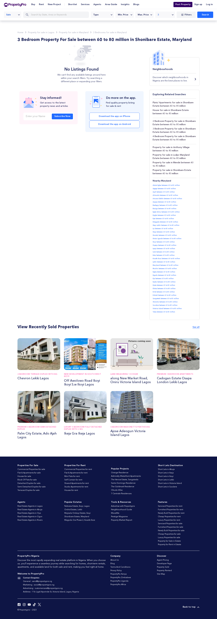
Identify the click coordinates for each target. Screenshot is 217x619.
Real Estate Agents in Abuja (29, 510)
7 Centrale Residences (121, 494)
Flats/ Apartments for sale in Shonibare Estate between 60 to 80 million (173, 104)
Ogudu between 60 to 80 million (164, 275)
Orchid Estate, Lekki (73, 510)
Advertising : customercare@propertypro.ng (43, 588)
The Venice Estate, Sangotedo (124, 480)
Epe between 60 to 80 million (163, 218)
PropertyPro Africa (118, 585)
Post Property (182, 4)
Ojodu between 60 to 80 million (164, 282)
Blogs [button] (136, 4)
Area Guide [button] (111, 4)
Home (20, 32)
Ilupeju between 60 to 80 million (164, 245)
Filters (188, 15)
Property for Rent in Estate (169, 545)
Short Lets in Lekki (166, 480)
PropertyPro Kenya (118, 574)
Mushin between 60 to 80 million (165, 268)
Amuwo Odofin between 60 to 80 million (167, 198)
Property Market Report (121, 520)
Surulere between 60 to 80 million (165, 305)
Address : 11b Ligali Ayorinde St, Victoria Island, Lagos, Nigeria (51, 592)
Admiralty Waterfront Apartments (126, 476)
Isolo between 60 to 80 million (164, 252)
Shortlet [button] (72, 4)
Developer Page (164, 564)
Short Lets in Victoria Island (170, 483)
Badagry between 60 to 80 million (165, 205)
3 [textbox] (158, 15)
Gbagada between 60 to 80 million (165, 222)
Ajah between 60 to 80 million (164, 192)
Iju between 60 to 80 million (163, 228)
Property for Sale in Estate (169, 541)
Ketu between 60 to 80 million (164, 255)
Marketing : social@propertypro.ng (38, 585)
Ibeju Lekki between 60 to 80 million (166, 225)
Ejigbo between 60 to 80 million (164, 215)
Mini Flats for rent (72, 476)
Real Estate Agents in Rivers (29, 520)
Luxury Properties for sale (169, 538)
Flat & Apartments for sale (29, 473)
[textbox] (102, 15)
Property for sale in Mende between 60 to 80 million (173, 164)
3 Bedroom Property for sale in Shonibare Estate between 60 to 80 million (174, 130)
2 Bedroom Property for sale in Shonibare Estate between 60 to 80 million (174, 123)
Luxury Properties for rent (169, 520)
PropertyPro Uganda (119, 581)
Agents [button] (97, 4)
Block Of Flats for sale (27, 480)
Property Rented (164, 571)
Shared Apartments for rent (76, 483)
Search (205, 15)
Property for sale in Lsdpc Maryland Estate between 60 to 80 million (171, 156)
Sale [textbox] (8, 15)
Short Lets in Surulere (167, 487)
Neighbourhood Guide (121, 510)
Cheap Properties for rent (169, 517)
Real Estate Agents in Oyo (29, 513)
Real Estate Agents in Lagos (29, 506)
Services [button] (85, 4)
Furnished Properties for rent (170, 510)
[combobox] (12, 15)
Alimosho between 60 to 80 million (165, 195)
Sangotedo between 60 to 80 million (166, 298)
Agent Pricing (163, 560)
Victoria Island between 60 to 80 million (167, 308)
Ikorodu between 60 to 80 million (165, 235)
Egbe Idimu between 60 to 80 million (166, 212)
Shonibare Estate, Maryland (76, 517)
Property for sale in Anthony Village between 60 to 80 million (171, 149)
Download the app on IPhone (114, 116)
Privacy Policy (116, 571)
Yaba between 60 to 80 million (164, 312)
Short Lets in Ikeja (166, 473)
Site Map (161, 574)
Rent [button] (41, 4)
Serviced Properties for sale (170, 524)
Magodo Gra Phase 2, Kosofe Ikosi (79, 520)
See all (196, 327)
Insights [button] (125, 4)
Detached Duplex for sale (29, 483)
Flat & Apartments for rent (76, 473)
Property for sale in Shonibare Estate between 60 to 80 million (172, 172)
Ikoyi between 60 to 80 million (164, 242)
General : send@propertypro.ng (37, 581)
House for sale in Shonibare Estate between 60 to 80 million (171, 112)
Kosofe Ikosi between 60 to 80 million (166, 258)
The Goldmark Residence (122, 487)
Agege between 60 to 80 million (164, 188)
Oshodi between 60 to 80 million (164, 295)
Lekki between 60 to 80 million (164, 262)
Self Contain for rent (73, 480)
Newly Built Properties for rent (171, 513)
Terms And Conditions (120, 567)
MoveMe (115, 513)
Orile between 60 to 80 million (164, 292)
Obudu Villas (116, 490)
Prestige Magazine (119, 517)
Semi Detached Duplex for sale (31, 487)
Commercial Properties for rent (78, 469)
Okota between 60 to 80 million (164, 288)
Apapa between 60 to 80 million (164, 202)
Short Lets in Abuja (166, 469)
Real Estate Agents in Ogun (29, 517)
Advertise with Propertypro (123, 506)
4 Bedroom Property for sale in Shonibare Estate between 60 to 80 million (174, 138)
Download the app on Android (114, 124)
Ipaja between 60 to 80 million (164, 248)
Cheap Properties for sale (169, 534)
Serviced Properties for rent (170, 506)
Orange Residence (119, 473)
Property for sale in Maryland (73, 32)
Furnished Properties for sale (170, 527)
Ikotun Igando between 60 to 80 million (167, 238)
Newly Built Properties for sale (171, 531)
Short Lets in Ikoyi (165, 476)
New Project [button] (54, 4)
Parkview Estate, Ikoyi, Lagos (76, 506)
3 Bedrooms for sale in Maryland (110, 32)
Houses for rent (71, 490)
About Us (114, 560)
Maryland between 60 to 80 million (165, 265)
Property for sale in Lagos (41, 32)
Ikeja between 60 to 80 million (164, 232)
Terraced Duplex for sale (28, 490)
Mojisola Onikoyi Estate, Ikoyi (77, 513)
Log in (209, 4)
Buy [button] (33, 4)
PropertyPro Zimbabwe (120, 578)
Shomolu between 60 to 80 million (165, 302)
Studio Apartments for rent (76, 487)
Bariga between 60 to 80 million (164, 208)
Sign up (198, 4)
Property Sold (163, 567)
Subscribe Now (62, 116)
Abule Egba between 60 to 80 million (166, 185)
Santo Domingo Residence (123, 483)
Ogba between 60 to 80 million (164, 272)
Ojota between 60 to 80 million (164, 285)
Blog (112, 564)
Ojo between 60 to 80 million (163, 278)
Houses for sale (24, 476)
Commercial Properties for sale (31, 469)
